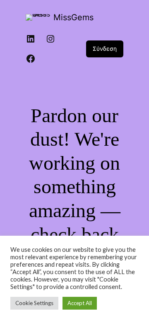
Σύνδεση (105, 48)
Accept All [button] (79, 303)
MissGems (73, 17)
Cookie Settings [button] (34, 303)
